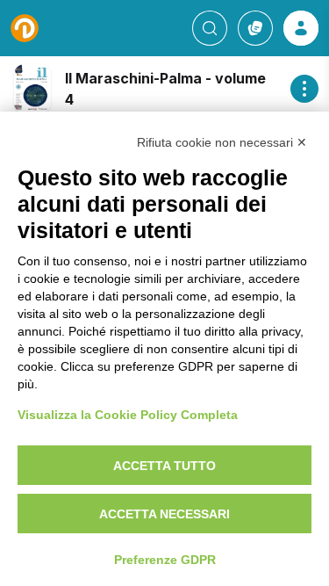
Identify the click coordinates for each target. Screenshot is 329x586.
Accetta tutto (164, 466)
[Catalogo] (255, 28)
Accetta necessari (164, 514)
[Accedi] (300, 28)
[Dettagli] (304, 89)
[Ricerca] (209, 28)
